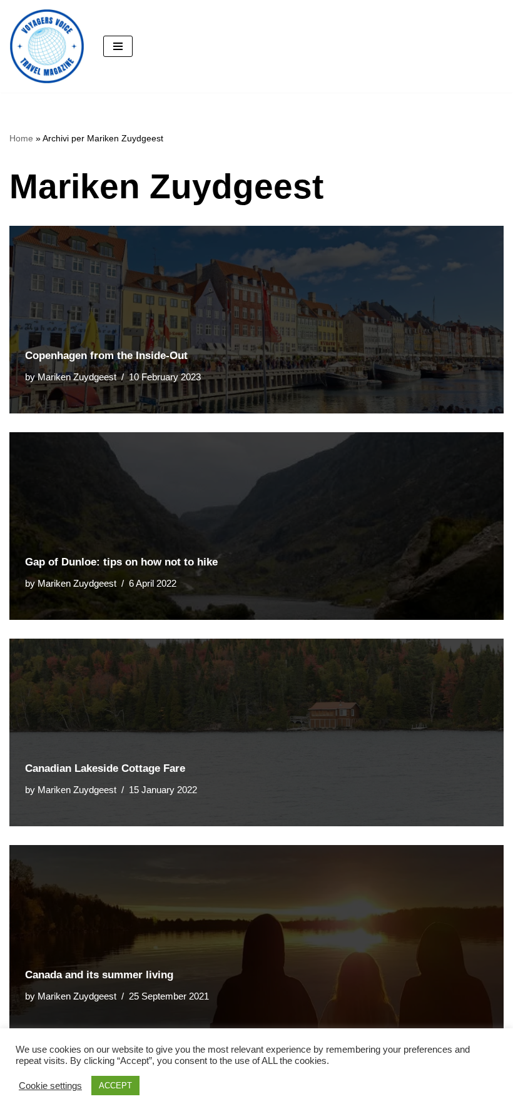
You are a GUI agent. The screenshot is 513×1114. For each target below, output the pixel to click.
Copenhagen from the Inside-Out (106, 356)
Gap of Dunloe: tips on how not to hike (121, 562)
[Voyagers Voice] (46, 46)
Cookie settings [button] (50, 1086)
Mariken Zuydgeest (77, 377)
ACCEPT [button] (115, 1085)
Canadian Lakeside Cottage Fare (105, 768)
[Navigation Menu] (118, 46)
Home (21, 138)
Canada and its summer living (99, 975)
